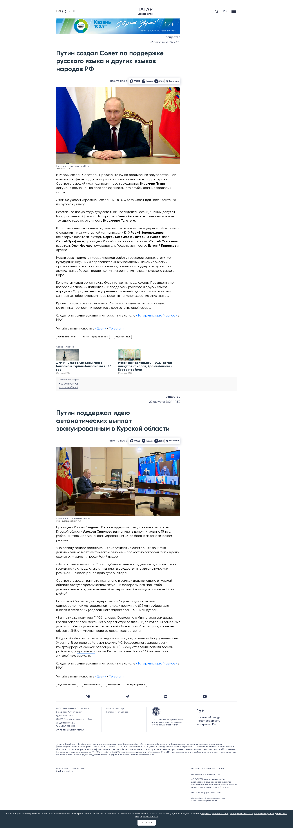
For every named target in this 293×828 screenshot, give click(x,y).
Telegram (116, 328)
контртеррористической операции (84, 647)
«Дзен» (100, 328)
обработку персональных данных (218, 814)
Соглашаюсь (146, 822)
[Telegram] (127, 696)
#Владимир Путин (67, 337)
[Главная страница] (145, 11)
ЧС (120, 642)
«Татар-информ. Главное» (156, 315)
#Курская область (67, 685)
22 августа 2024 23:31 (164, 42)
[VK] (88, 696)
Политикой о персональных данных (255, 814)
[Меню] (234, 11)
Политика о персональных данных (207, 769)
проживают (86, 651)
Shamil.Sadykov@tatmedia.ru (204, 801)
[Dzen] (166, 696)
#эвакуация (114, 685)
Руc (58, 11)
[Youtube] (204, 696)
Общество (173, 37)
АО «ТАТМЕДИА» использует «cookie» (208, 779)
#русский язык (123, 337)
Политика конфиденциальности (206, 793)
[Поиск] (216, 11)
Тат (73, 11)
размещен (80, 188)
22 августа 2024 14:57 (164, 401)
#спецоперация (92, 685)
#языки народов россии (95, 337)
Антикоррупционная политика (205, 774)
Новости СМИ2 (68, 383)
